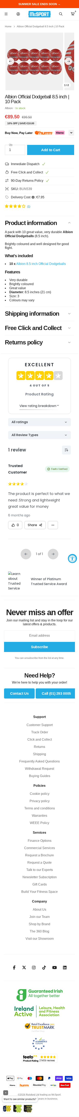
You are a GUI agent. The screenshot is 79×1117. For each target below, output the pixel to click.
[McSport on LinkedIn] (65, 967)
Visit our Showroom (40, 938)
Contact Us (19, 693)
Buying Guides (39, 776)
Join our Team (39, 916)
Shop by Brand (39, 924)
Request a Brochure (39, 855)
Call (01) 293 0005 (56, 693)
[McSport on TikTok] (44, 967)
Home (8, 26)
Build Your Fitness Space (39, 891)
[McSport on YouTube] (54, 967)
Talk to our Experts (39, 870)
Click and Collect (39, 739)
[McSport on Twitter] (24, 968)
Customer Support (40, 725)
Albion (9, 108)
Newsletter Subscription (39, 877)
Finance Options (39, 840)
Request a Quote (39, 862)
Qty (11, 144)
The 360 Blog (39, 931)
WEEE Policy (39, 823)
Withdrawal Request (39, 768)
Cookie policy (39, 793)
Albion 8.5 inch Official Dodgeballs (41, 263)
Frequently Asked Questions (39, 761)
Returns (39, 747)
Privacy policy (40, 801)
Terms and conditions (39, 808)
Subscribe (39, 647)
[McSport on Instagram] (34, 967)
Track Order (39, 732)
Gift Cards (39, 884)
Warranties (39, 815)
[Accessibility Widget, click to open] (72, 558)
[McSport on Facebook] (14, 967)
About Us (39, 909)
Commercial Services (39, 848)
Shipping (39, 754)
